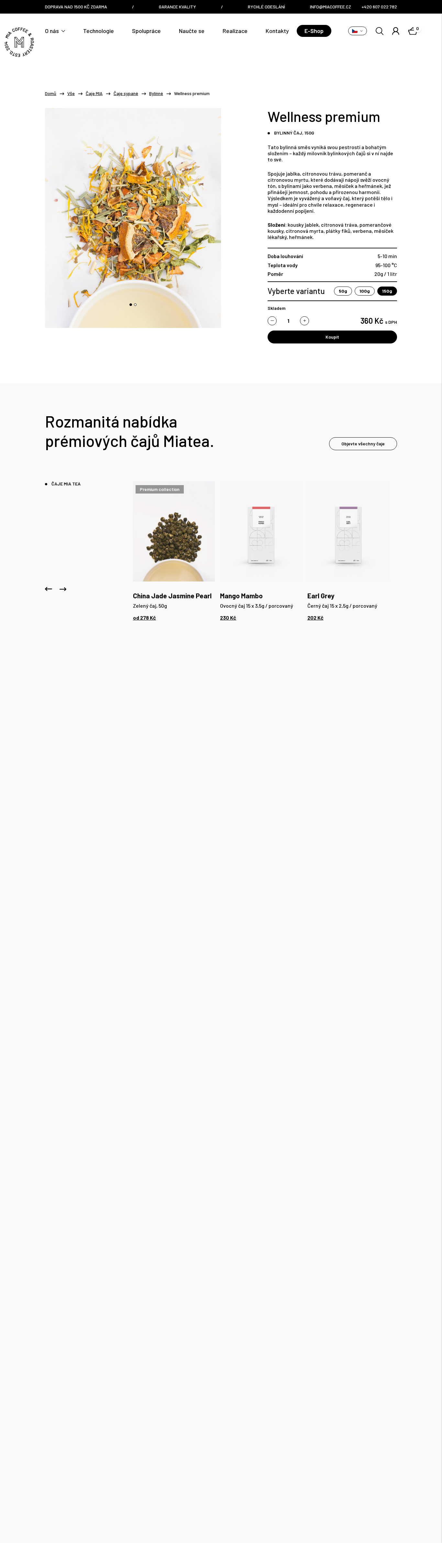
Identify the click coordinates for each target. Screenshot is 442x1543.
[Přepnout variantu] (357, 31)
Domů (50, 93)
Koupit (332, 337)
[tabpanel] (174, 550)
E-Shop (314, 30)
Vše (71, 93)
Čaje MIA (94, 93)
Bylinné (156, 93)
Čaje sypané (126, 93)
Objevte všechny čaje (363, 443)
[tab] (130, 304)
